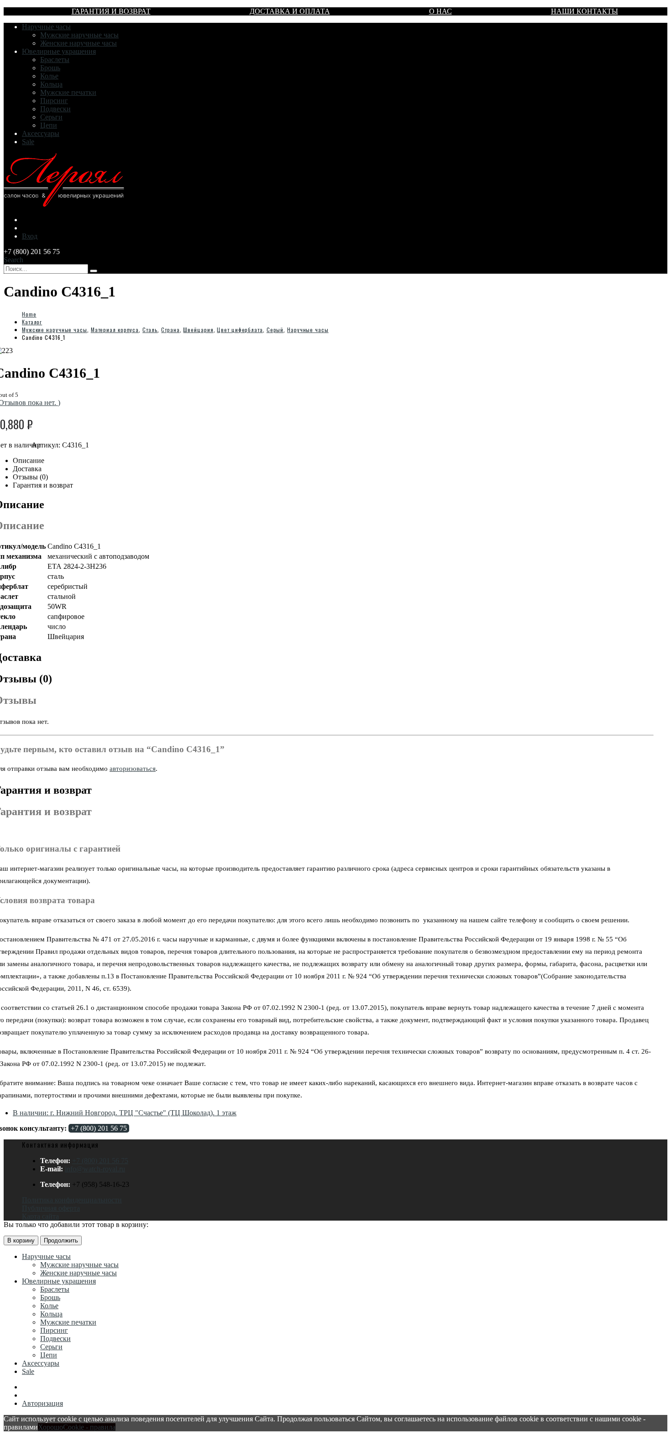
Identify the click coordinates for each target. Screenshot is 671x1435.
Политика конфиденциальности (72, 1200)
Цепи (48, 125)
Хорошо (50, 1427)
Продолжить (61, 1240)
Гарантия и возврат (111, 11)
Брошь (50, 68)
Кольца (51, 84)
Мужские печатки (68, 92)
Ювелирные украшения (59, 51)
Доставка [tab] (27, 469)
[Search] (93, 271)
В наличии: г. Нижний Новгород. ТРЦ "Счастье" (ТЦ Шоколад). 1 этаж (124, 1113)
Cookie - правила (89, 1427)
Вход (29, 236)
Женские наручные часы (78, 43)
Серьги (51, 117)
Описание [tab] (28, 460)
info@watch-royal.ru (95, 1169)
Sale (28, 142)
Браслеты (54, 59)
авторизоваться (133, 768)
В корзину (21, 1240)
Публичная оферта (51, 1208)
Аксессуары (40, 133)
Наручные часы (46, 27)
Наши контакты (584, 11)
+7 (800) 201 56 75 (99, 1128)
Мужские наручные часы (79, 35)
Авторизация (42, 1403)
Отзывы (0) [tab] (30, 477)
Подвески (55, 109)
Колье (49, 76)
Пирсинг (54, 100)
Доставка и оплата (290, 11)
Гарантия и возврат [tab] (43, 485)
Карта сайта (40, 1216)
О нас (440, 11)
